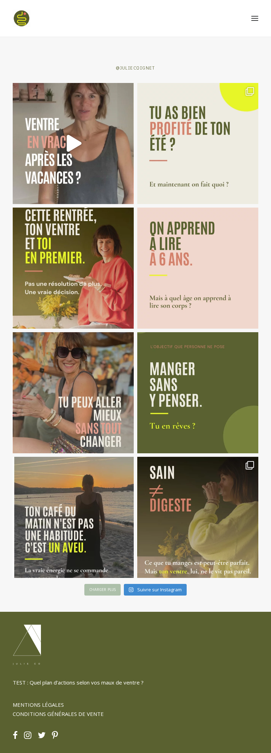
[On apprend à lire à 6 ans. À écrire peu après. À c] (197, 268)
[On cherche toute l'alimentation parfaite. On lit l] (197, 392)
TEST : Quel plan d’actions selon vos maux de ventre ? (78, 682)
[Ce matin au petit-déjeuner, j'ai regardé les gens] (73, 517)
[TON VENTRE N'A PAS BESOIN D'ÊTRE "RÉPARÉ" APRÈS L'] (197, 143)
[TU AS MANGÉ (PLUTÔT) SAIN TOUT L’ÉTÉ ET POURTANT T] (73, 143)
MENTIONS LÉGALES (38, 704)
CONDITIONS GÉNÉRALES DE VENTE (58, 713)
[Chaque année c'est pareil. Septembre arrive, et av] (73, 268)
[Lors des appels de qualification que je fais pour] (73, 392)
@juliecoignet (135, 68)
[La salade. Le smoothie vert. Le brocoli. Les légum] (197, 517)
